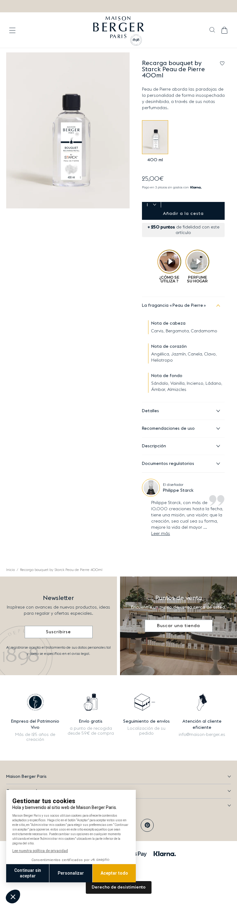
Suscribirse (58, 632)
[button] (212, 30)
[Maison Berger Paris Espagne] (118, 30)
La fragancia (172, 305)
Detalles (150, 411)
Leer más (160, 533)
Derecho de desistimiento (119, 887)
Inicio (10, 570)
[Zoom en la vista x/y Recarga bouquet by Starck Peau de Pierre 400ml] (68, 130)
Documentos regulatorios (168, 464)
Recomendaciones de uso (168, 428)
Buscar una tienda (178, 626)
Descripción (154, 446)
